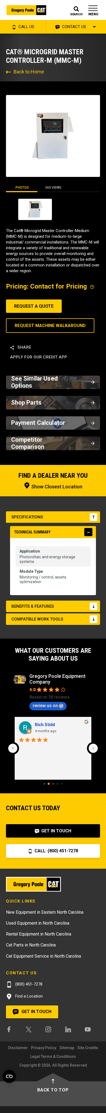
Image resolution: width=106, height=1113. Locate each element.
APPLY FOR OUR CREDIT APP (38, 357)
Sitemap (67, 1048)
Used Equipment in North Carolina (37, 923)
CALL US (25, 26)
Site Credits (87, 1048)
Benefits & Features (32, 606)
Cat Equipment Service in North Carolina (43, 956)
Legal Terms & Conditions (53, 1056)
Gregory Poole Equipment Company (57, 679)
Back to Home (29, 72)
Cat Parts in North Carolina (31, 945)
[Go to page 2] (53, 784)
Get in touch (35, 1011)
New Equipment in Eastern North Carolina (44, 912)
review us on (45, 705)
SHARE (23, 347)
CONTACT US (73, 26)
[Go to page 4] (61, 783)
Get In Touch (55, 830)
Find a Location (28, 996)
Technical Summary (32, 532)
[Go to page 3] (57, 784)
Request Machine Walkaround (50, 325)
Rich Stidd (45, 724)
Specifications (27, 517)
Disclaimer (18, 1048)
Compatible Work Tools (37, 619)
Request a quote (34, 306)
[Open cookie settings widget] (9, 1076)
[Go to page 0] (44, 784)
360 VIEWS (53, 187)
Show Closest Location (56, 486)
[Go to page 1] (49, 784)
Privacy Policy (43, 1048)
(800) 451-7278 (28, 984)
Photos (22, 187)
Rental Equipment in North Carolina (38, 934)
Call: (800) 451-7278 (55, 850)
